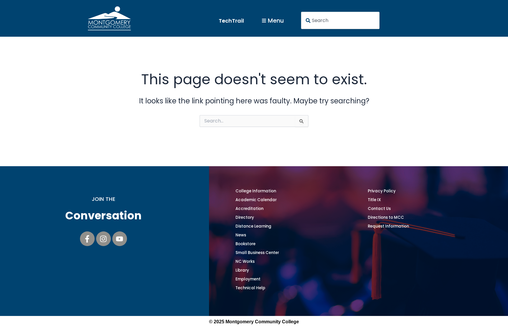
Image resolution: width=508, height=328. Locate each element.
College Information (255, 191)
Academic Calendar (256, 200)
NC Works (245, 261)
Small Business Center (257, 252)
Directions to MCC (386, 217)
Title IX (374, 200)
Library (242, 270)
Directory (244, 217)
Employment (247, 279)
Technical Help (250, 288)
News (240, 235)
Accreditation (249, 208)
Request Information (388, 226)
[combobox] (340, 20)
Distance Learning (253, 226)
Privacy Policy (382, 191)
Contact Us (379, 208)
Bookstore (245, 244)
